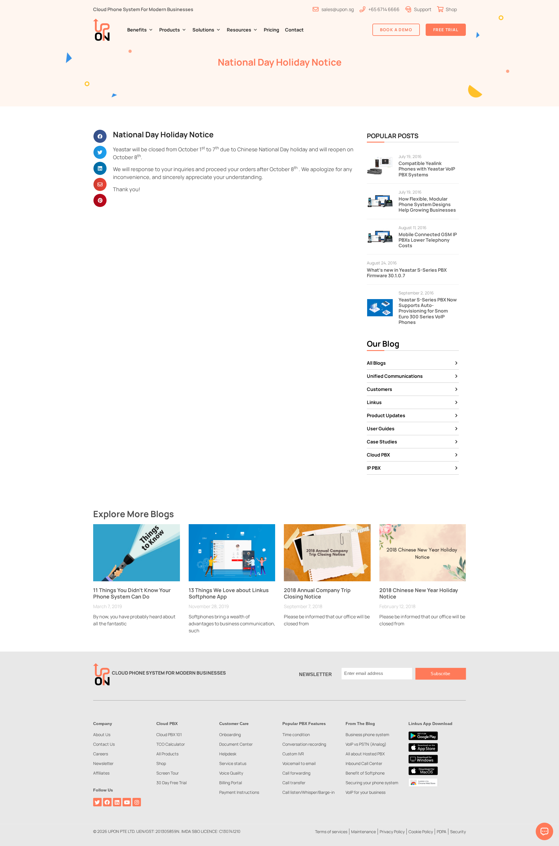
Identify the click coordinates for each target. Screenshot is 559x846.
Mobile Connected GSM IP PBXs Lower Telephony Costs (428, 240)
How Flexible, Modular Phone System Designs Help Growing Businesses (427, 204)
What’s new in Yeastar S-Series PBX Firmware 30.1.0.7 (407, 273)
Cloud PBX (378, 455)
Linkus (374, 402)
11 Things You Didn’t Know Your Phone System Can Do (132, 593)
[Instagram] (136, 802)
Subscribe (441, 673)
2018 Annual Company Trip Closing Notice (317, 593)
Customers (379, 389)
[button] (140, 30)
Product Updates (386, 415)
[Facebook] (107, 802)
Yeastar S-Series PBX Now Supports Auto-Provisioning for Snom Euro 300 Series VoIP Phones (428, 310)
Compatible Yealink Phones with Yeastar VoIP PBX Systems (427, 169)
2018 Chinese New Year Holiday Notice (418, 593)
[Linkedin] (117, 802)
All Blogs (376, 363)
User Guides (381, 428)
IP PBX (374, 468)
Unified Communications (395, 376)
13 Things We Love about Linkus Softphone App (229, 593)
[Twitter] (97, 802)
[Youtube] (127, 802)
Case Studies (382, 441)
